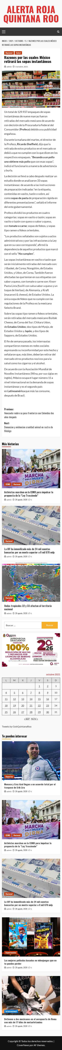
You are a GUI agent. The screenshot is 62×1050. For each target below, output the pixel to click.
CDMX (8, 484)
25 (6, 712)
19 (14, 705)
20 (22, 705)
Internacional (11, 1011)
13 (22, 698)
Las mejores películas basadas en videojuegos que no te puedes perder (30, 962)
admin (9, 66)
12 (14, 698)
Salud (18, 53)
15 (39, 698)
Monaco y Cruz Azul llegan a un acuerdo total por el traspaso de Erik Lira (30, 786)
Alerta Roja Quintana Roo (31, 13)
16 (47, 698)
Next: (28, 427)
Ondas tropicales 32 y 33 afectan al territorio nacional (28, 607)
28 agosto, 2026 (21, 499)
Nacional (9, 53)
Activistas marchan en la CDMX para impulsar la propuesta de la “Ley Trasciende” (28, 493)
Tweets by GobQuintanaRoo (16, 726)
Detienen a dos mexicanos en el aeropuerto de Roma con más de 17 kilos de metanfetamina (30, 1020)
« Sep (27, 718)
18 (6, 705)
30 (47, 712)
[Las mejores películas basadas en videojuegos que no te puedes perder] (31, 937)
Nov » (34, 718)
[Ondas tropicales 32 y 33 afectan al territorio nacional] (31, 582)
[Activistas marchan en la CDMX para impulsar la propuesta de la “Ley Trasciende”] (31, 468)
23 (47, 705)
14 (31, 698)
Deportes (9, 776)
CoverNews (23, 1045)
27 (22, 712)
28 (31, 712)
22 (39, 705)
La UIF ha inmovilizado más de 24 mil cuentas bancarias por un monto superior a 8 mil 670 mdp (29, 550)
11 (6, 698)
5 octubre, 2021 (21, 66)
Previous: (29, 413)
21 (31, 705)
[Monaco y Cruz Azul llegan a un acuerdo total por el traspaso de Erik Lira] (31, 760)
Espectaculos (11, 952)
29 (39, 712)
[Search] (58, 31)
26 (14, 712)
